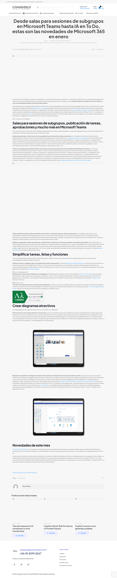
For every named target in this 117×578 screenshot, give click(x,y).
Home (45, 41)
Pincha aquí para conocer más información (24, 472)
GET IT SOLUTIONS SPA (32, 574)
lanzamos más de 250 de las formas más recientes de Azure (77, 381)
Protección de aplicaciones (20, 449)
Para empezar (44, 385)
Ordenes (61, 553)
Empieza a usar (96, 278)
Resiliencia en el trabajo (39, 108)
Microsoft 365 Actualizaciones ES (60, 41)
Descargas (62, 556)
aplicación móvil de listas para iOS (75, 263)
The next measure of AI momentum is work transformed (22, 528)
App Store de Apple (33, 269)
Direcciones (62, 559)
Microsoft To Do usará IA (86, 274)
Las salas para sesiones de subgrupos (77, 138)
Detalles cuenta (63, 562)
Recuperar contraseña (65, 565)
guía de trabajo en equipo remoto (81, 110)
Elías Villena (25, 49)
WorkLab (29, 114)
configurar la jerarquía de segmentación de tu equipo (75, 160)
